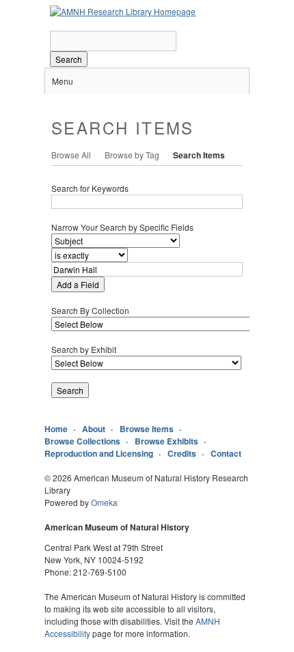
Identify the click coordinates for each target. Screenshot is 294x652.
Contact (226, 453)
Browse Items (147, 429)
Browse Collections (82, 441)
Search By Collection (90, 310)
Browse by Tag (132, 154)
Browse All (71, 154)
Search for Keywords (90, 188)
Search (68, 59)
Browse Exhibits (166, 441)
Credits (182, 453)
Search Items (199, 155)
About (93, 429)
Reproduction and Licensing (98, 453)
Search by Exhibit (83, 349)
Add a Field (78, 284)
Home (56, 429)
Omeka (104, 502)
